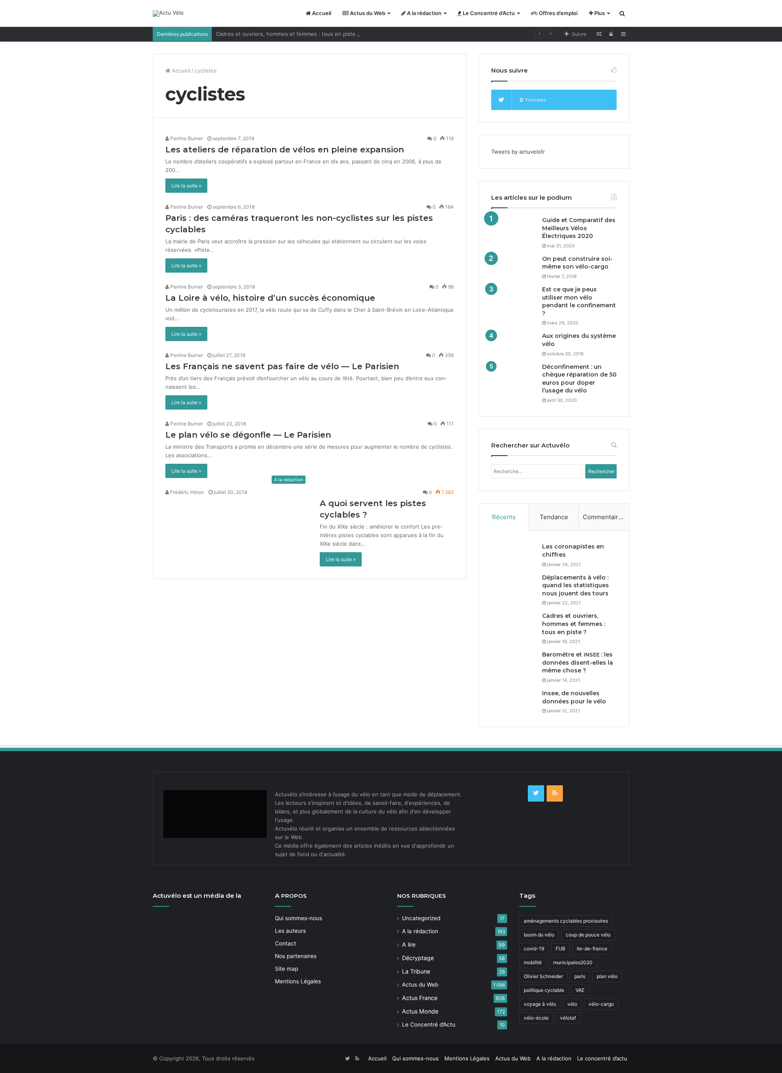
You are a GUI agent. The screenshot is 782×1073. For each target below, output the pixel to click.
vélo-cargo (601, 1004)
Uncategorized (421, 918)
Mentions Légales (298, 981)
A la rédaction (424, 13)
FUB (560, 948)
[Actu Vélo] (168, 13)
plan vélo (607, 976)
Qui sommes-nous (298, 918)
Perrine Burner (186, 138)
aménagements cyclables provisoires (566, 921)
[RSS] (555, 793)
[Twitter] (536, 793)
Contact (285, 943)
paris (579, 976)
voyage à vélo (540, 1004)
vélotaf (568, 1018)
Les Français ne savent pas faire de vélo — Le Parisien (282, 366)
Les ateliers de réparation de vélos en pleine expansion (284, 149)
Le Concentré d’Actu (488, 13)
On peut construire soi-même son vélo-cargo (577, 263)
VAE (580, 990)
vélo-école (536, 1018)
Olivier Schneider (543, 976)
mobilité (533, 962)
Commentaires (604, 517)
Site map (286, 968)
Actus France (419, 997)
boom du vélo (539, 935)
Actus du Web (367, 13)
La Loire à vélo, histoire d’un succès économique (270, 298)
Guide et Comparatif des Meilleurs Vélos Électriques (578, 228)
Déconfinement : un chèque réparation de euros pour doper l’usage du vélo (579, 378)
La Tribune (416, 971)
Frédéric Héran (186, 492)
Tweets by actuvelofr (518, 151)
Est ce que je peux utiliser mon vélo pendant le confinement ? (579, 301)
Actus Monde (420, 1011)
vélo (572, 1004)
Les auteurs (290, 931)
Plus (599, 13)
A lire (408, 944)
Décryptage (418, 957)
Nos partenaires (295, 956)
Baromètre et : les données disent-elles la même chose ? (577, 662)
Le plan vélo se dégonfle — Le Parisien (248, 435)
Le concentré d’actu (602, 1058)
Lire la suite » (186, 186)
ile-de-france (592, 948)
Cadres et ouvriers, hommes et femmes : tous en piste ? (288, 34)
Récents (504, 517)
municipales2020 (573, 962)
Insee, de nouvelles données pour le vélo (574, 697)
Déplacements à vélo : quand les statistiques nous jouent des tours (575, 585)
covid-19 (534, 948)
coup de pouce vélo (588, 935)
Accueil (321, 13)
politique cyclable (544, 990)
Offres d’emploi (558, 13)
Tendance (554, 517)
